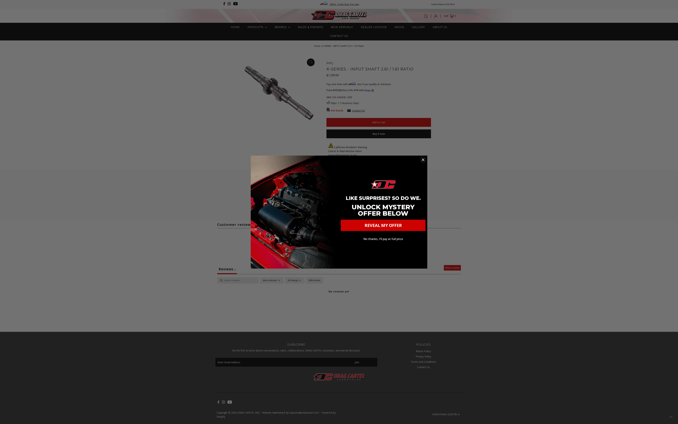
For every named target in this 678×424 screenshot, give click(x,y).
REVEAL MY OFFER (383, 225)
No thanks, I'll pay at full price (383, 239)
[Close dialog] (423, 160)
